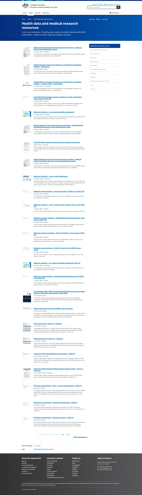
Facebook (75, 467)
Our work (37, 13)
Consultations (76, 465)
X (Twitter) (75, 471)
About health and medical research (98, 49)
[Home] (39, 5)
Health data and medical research (43, 19)
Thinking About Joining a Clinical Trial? (99, 81)
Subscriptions (51, 475)
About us (95, 4)
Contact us (117, 4)
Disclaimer (50, 467)
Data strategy (93, 65)
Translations (115, 13)
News (111, 4)
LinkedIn (74, 469)
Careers (101, 4)
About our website (52, 461)
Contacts (92, 89)
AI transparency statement (29, 467)
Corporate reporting (27, 465)
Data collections (94, 61)
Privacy (49, 469)
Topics (31, 13)
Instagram (75, 475)
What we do (93, 57)
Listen (93, 19)
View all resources (80, 437)
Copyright (50, 465)
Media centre (76, 461)
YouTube (74, 473)
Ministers (106, 4)
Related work (93, 73)
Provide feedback (104, 468)
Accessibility (50, 463)
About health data (94, 53)
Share (105, 19)
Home (24, 13)
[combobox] (102, 7)
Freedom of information (28, 469)
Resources (46, 13)
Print (99, 19)
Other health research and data (98, 69)
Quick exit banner (52, 471)
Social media (50, 473)
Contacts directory (27, 473)
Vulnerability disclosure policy (55, 477)
